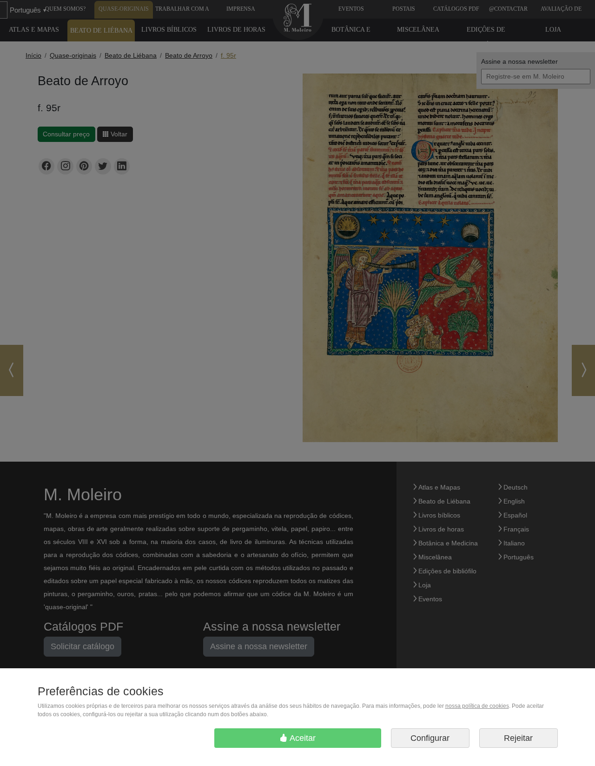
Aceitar (302, 738)
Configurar (430, 738)
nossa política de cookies (477, 706)
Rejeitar (518, 738)
